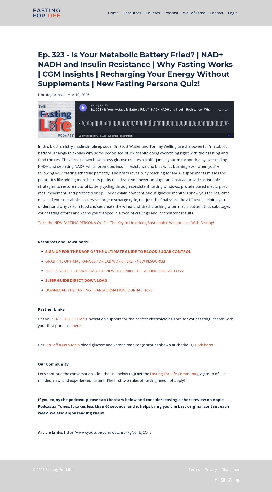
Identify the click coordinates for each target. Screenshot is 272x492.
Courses (153, 12)
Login (233, 12)
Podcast (171, 12)
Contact (216, 12)
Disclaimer (230, 469)
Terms (194, 469)
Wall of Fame (194, 12)
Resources (132, 12)
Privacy (211, 469)
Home (113, 12)
